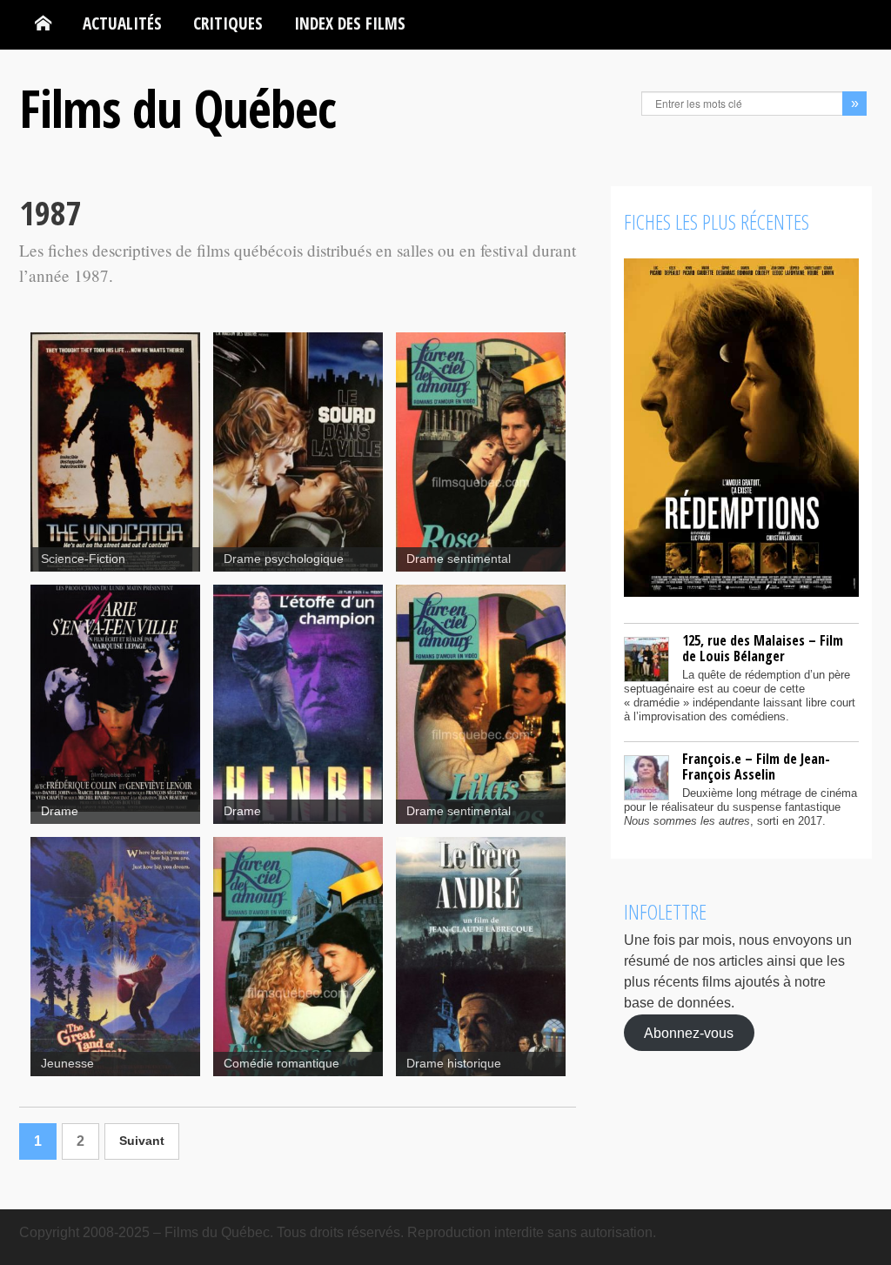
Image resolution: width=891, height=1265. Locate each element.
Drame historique (453, 1063)
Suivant (141, 1141)
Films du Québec (177, 108)
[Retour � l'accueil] (43, 23)
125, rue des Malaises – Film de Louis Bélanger (762, 648)
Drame (59, 811)
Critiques (228, 23)
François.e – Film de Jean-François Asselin (756, 766)
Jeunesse (67, 1063)
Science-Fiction (83, 559)
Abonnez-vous (689, 1032)
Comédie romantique (281, 1063)
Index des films (349, 23)
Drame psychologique (284, 559)
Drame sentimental (458, 559)
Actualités (122, 23)
